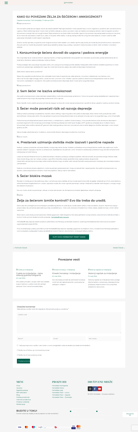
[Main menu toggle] (6, 3)
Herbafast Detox (58, 388)
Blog (18, 395)
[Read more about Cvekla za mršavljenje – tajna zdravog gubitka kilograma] (24, 270)
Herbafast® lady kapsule (60, 217)
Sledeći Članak (119, 247)
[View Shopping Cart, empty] (132, 2)
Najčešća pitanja (22, 390)
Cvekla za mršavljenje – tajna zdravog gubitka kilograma (29, 274)
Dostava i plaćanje (22, 402)
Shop (18, 385)
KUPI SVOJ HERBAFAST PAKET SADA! (69, 237)
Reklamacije (20, 404)
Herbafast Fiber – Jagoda (61, 395)
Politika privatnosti (22, 397)
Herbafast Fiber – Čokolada (62, 397)
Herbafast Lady (57, 390)
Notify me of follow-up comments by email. (34, 350)
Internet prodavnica (23, 399)
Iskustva (19, 388)
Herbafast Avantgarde (60, 385)
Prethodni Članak (20, 247)
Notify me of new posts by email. (30, 355)
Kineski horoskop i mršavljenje (66, 273)
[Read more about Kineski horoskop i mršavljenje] (63, 270)
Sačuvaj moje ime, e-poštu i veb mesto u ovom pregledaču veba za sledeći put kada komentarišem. (54, 345)
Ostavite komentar (23, 20)
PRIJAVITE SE (130, 414)
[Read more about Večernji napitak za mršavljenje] (99, 270)
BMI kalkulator (21, 392)
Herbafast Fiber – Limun (60, 392)
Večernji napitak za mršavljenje (102, 273)
